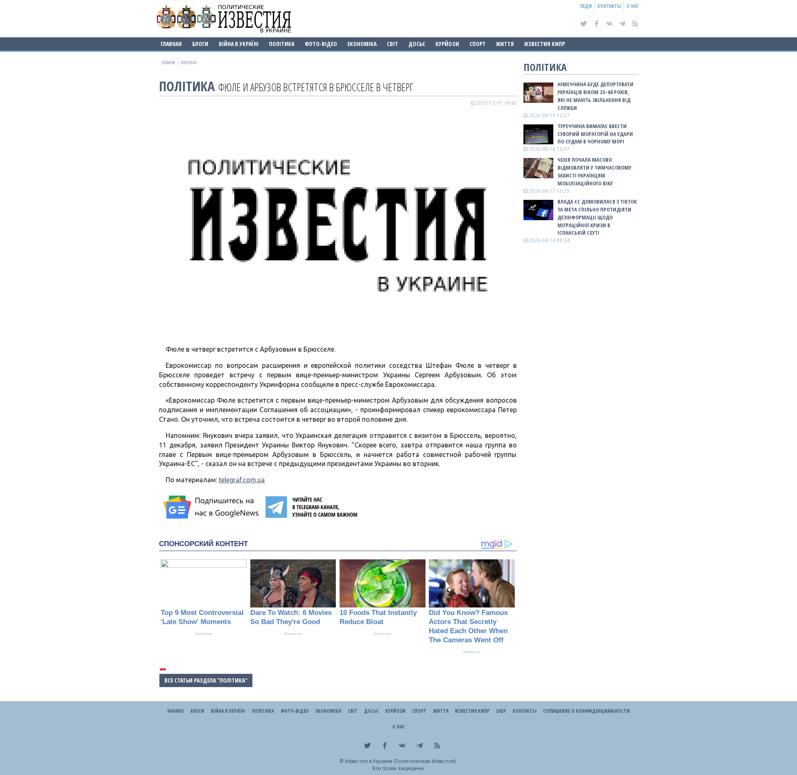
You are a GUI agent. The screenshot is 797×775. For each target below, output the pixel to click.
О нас (632, 6)
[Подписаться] (212, 507)
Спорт (477, 44)
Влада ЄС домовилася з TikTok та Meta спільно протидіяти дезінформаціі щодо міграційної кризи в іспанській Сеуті (597, 217)
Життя (505, 44)
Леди (586, 6)
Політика (281, 44)
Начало (175, 710)
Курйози (447, 44)
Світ (392, 44)
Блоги (200, 44)
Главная (171, 44)
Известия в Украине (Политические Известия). (401, 761)
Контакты (609, 6)
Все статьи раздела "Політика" (205, 680)
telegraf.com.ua (242, 479)
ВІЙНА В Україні (239, 44)
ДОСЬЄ (416, 44)
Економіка (361, 44)
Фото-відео (321, 44)
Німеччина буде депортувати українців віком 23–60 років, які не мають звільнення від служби (595, 96)
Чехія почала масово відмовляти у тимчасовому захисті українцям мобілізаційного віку (594, 171)
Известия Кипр (544, 44)
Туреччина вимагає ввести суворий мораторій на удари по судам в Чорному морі (595, 134)
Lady (501, 710)
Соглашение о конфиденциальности (586, 710)
